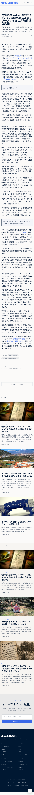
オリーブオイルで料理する (7, 767)
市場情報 (20, 762)
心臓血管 (3, 751)
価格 (19, 746)
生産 (19, 749)
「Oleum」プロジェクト (12, 79)
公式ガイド (21, 767)
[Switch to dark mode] (24, 2)
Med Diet (3, 749)
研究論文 (18, 55)
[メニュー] (31, 2)
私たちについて (11, 783)
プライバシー (9, 785)
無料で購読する (17, 721)
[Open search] (21, 2)
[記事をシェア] (31, 35)
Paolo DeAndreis (9, 35)
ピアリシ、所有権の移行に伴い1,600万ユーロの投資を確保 (16, 523)
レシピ (3, 769)
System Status (24, 785)
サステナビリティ (22, 754)
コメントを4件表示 (18, 384)
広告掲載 (24, 783)
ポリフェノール (5, 746)
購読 (19, 783)
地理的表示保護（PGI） (15, 341)
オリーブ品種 (21, 232)
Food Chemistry (13, 355)
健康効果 (3, 764)
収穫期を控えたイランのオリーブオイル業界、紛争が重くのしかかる (16, 622)
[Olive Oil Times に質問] (30, 791)
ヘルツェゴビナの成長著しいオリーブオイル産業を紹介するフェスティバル (16, 474)
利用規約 (16, 785)
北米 (2, 663)
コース (20, 769)
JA (29, 2)
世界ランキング (22, 764)
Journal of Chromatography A (9, 358)
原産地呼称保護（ (19, 338)
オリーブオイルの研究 (6, 368)
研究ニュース (13, 88)
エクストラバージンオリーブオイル (19, 58)
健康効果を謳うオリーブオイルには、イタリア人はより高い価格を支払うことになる (16, 429)
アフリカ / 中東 (5, 619)
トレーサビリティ (17, 368)
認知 (2, 754)
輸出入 (20, 751)
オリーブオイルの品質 (6, 762)
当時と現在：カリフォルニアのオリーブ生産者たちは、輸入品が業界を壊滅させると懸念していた (16, 668)
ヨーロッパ (4, 424)
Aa (11, 37)
